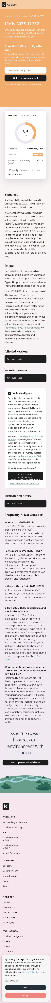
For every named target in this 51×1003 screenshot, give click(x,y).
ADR (4, 832)
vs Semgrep (9, 922)
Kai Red (6, 941)
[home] (9, 4)
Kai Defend (8, 951)
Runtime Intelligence (13, 936)
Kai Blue (6, 946)
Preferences (11, 980)
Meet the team (10, 871)
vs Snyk (6, 902)
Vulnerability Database (16, 16)
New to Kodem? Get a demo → (24, 483)
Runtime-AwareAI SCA (10, 839)
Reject (26, 987)
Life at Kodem (10, 876)
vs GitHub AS (9, 907)
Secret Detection (11, 853)
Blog (5, 886)
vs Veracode (9, 917)
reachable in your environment (22, 327)
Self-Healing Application (15, 822)
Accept (25, 995)
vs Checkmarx (10, 912)
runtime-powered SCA (29, 456)
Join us (6, 881)
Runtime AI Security (12, 827)
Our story (7, 866)
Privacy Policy (29, 972)
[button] (45, 4)
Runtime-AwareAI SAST (10, 847)
